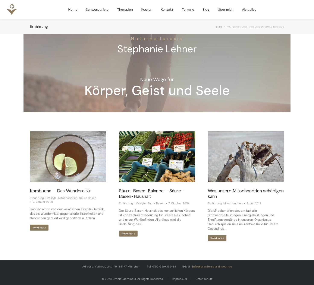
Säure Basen (87, 198)
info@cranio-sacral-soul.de (212, 266)
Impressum (179, 279)
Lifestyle (51, 198)
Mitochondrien (68, 198)
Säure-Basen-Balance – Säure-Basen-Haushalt (151, 193)
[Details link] (68, 156)
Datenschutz (204, 279)
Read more (39, 227)
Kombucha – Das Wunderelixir (60, 191)
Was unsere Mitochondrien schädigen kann (246, 193)
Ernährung (37, 198)
